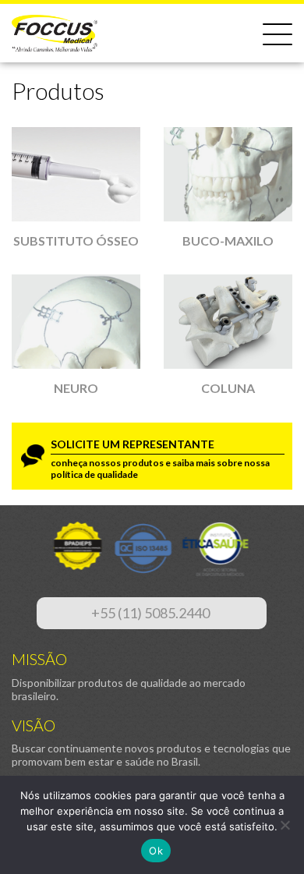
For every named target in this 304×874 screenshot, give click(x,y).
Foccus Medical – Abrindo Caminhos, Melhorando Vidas (54, 33)
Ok (156, 850)
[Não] (284, 825)
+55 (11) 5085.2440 (151, 612)
